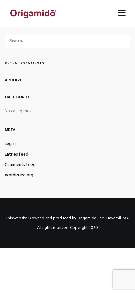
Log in (10, 143)
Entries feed (16, 154)
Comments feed (20, 165)
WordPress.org (19, 175)
